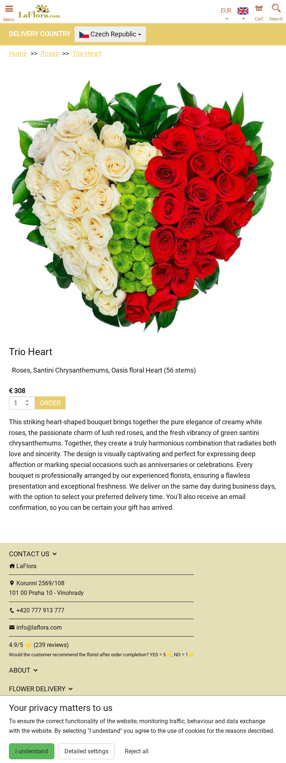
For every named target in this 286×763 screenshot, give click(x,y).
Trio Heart (87, 53)
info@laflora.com (38, 627)
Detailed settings (86, 751)
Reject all (137, 751)
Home (18, 53)
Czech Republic (113, 34)
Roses (50, 53)
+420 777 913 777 (39, 610)
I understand (31, 751)
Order (50, 403)
